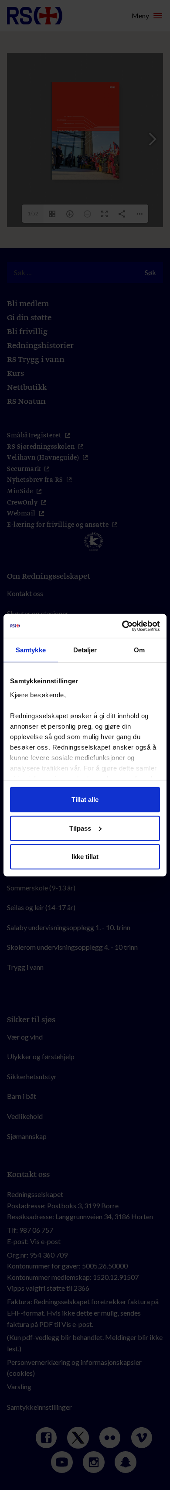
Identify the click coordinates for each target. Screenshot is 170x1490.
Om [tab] (139, 650)
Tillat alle (85, 799)
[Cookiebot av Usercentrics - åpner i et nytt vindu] (122, 625)
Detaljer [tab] (85, 650)
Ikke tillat (85, 856)
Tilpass (80, 828)
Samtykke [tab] (31, 650)
